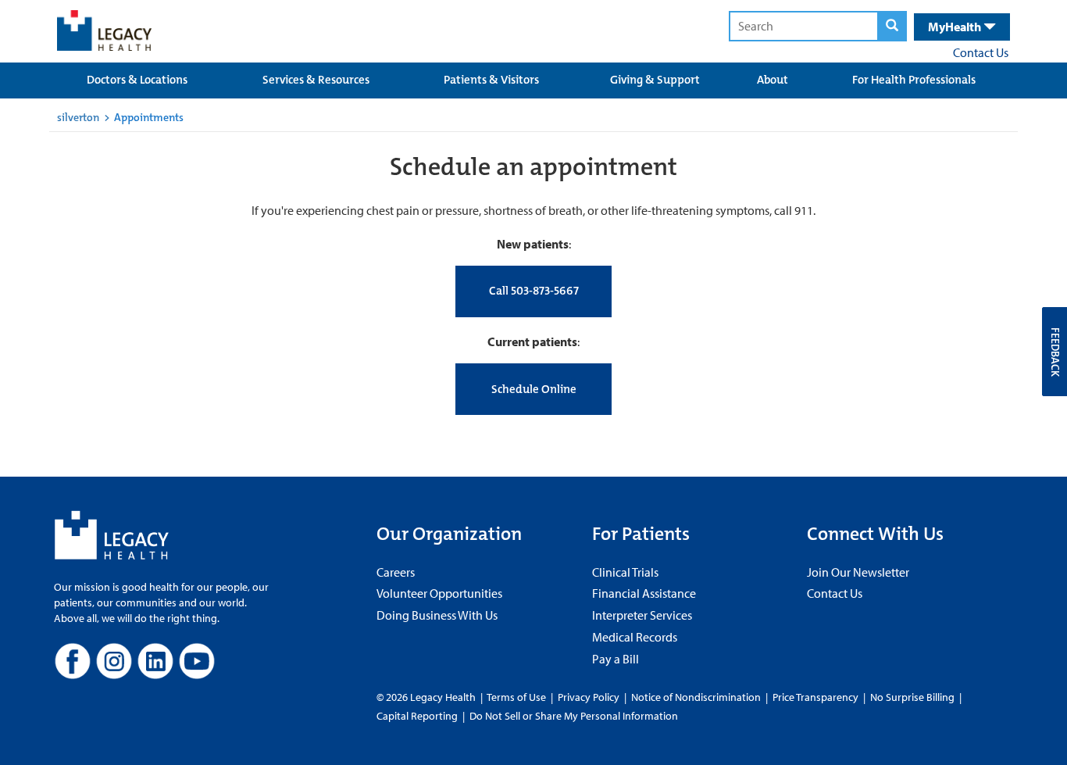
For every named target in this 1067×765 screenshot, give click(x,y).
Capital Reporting (417, 716)
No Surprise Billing (912, 697)
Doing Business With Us (437, 615)
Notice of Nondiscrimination (696, 697)
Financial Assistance (644, 593)
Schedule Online (533, 389)
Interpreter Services (642, 615)
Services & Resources (315, 80)
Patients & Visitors (491, 80)
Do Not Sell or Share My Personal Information (573, 716)
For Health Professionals (914, 80)
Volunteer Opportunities (439, 593)
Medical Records (634, 637)
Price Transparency (815, 697)
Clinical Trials (625, 572)
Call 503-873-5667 (534, 290)
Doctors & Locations (137, 80)
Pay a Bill (615, 659)
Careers (395, 572)
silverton (78, 117)
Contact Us (980, 52)
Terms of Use (517, 697)
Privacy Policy (588, 697)
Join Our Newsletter (858, 572)
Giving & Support (655, 80)
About (772, 80)
